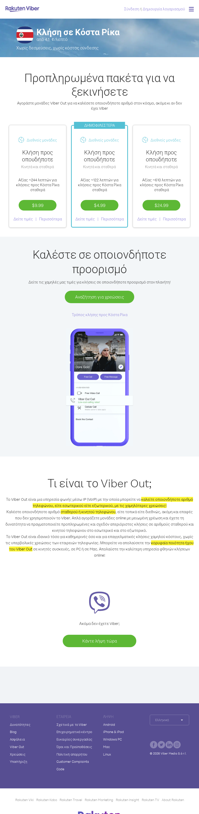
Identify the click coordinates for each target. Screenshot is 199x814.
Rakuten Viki (24, 800)
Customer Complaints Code (72, 765)
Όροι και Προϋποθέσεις (74, 747)
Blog (13, 732)
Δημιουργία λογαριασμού (164, 9)
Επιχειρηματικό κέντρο (74, 732)
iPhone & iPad (113, 732)
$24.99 (161, 205)
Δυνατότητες (20, 724)
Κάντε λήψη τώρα (99, 641)
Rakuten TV (150, 800)
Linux (107, 754)
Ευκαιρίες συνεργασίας (74, 739)
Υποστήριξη (18, 761)
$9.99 (38, 205)
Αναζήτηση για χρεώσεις (99, 297)
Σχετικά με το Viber (71, 724)
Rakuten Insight (127, 800)
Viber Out (17, 747)
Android (109, 724)
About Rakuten (173, 800)
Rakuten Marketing (99, 800)
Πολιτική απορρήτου (71, 754)
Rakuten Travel (71, 800)
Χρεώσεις (17, 754)
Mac (106, 747)
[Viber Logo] (22, 8)
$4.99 (99, 205)
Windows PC (112, 739)
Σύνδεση (131, 9)
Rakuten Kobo (46, 800)
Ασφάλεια (17, 739)
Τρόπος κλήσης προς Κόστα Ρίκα (99, 314)
